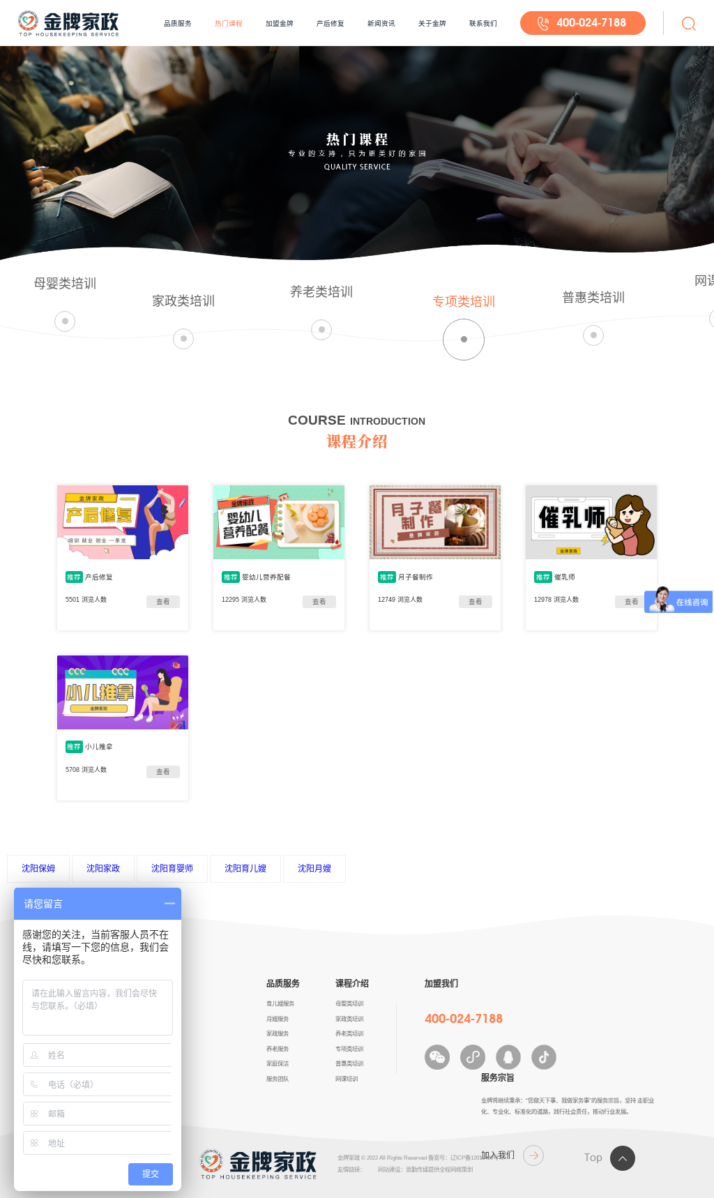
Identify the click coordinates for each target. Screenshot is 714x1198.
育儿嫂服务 (280, 1003)
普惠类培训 (349, 1063)
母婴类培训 (349, 1003)
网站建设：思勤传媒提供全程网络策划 (425, 1169)
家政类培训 (349, 1018)
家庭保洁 (277, 1063)
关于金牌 (432, 23)
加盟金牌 (280, 23)
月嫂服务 (277, 1018)
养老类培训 (349, 1033)
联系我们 (483, 23)
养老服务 (277, 1048)
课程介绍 (352, 984)
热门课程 (229, 23)
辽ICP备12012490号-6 (476, 1157)
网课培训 (346, 1078)
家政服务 (277, 1033)
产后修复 (330, 23)
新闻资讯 (381, 23)
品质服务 (178, 23)
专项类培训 (349, 1048)
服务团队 (277, 1078)
